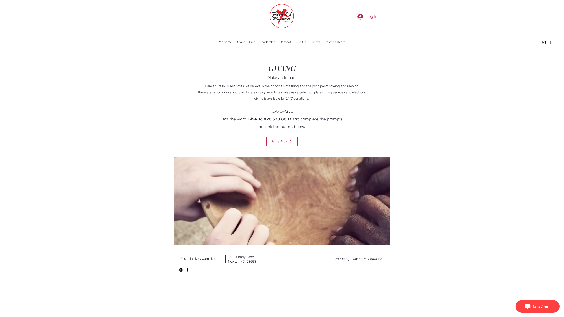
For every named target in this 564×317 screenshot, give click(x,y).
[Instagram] (544, 42)
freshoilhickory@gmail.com (199, 259)
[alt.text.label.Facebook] (551, 42)
